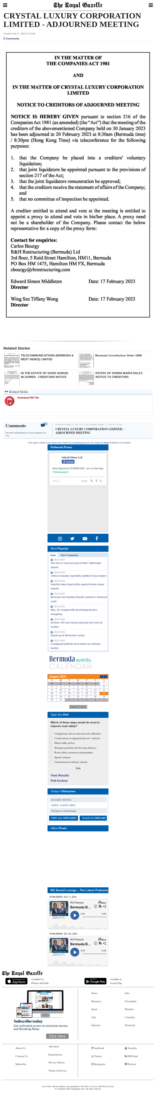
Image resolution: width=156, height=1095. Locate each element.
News (94, 993)
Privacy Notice (57, 1062)
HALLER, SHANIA (61, 799)
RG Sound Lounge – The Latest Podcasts (79, 890)
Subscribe (20, 1064)
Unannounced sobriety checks (71, 762)
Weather (129, 1009)
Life (93, 1017)
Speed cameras (62, 757)
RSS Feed (132, 1056)
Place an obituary (94, 818)
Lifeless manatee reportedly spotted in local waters (78, 575)
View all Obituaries (63, 818)
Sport (94, 1009)
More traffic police (64, 743)
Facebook (98, 1048)
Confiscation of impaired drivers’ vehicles (77, 738)
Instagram (99, 1064)
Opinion (96, 1025)
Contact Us (21, 1056)
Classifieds (130, 1001)
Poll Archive (59, 780)
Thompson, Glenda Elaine (63, 810)
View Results (60, 775)
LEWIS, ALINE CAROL (63, 805)
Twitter (97, 1056)
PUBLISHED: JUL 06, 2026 (63, 933)
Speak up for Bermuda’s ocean (68, 635)
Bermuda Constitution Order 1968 (118, 355)
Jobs (127, 993)
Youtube (132, 1048)
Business (96, 1001)
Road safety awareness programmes (73, 752)
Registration (55, 1054)
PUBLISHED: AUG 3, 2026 (63, 896)
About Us (20, 1048)
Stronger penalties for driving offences (75, 748)
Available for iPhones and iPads (40, 981)
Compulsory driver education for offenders (77, 733)
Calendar (130, 1017)
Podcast (131, 1064)
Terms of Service (110, 443)
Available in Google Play (116, 981)
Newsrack (130, 1025)
